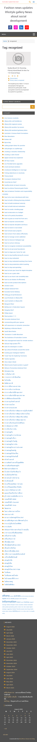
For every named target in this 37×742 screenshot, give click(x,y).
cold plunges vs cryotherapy (13, 148)
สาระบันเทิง (8, 526)
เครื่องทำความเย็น (10, 536)
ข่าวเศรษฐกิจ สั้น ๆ (10, 438)
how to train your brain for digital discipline (18, 270)
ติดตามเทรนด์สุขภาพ (11, 469)
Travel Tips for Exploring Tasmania (15, 356)
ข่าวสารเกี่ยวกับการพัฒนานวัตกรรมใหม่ (17, 414)
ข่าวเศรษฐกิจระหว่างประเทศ (13, 447)
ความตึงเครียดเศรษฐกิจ (11, 465)
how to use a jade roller (12, 273)
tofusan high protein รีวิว (12, 343)
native (3, 606)
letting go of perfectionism (13, 295)
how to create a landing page (13, 209)
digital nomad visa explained (13, 158)
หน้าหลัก (5, 734)
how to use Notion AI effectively (14, 279)
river (22, 606)
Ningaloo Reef (9, 310)
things (28, 609)
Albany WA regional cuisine (13, 124)
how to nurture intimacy (12, 243)
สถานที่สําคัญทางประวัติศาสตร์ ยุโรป (16, 520)
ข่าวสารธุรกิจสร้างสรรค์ (12, 401)
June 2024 (9, 678)
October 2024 (10, 666)
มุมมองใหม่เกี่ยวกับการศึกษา (13, 493)
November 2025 (11, 645)
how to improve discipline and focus (15, 224)
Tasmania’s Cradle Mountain (13, 334)
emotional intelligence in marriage (15, 170)
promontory (11, 606)
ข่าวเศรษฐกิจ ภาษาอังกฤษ (12, 435)
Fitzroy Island (13, 78)
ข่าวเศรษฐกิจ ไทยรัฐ (10, 441)
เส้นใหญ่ (6, 701)
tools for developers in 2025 (13, 346)
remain (19, 606)
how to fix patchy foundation (13, 215)
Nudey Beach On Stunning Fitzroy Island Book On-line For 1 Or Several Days (18, 70)
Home (5, 41)
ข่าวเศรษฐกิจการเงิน (10, 444)
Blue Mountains (9, 136)
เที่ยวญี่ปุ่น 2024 (9, 542)
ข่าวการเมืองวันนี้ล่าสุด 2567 (13, 392)
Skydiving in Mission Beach (13, 328)
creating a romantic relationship (14, 151)
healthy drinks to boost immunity (15, 185)
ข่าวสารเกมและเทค (10, 408)
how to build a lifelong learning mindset (17, 200)
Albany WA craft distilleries (13, 121)
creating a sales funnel (11, 154)
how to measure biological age (14, 240)
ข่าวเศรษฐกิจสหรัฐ (10, 450)
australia (17, 596)
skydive (31, 606)
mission (17, 604)
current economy (24, 596)
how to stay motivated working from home (18, 261)
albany (6, 595)
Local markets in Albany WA (13, 301)
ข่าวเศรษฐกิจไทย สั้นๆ (11, 453)
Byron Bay (7, 142)
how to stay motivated (11, 258)
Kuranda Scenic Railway (12, 292)
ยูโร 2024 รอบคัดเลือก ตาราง (13, 496)
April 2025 (9, 657)
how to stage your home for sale (14, 252)
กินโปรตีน (7, 380)
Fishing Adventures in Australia (14, 173)
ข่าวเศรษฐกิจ (8, 432)
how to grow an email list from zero (15, 218)
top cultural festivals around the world (16, 350)
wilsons (10, 611)
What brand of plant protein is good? (16, 365)
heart (20, 598)
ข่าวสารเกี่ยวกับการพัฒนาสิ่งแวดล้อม (16, 417)
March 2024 (10, 688)
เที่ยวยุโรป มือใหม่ (10, 548)
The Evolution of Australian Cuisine (15, 337)
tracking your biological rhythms (14, 353)
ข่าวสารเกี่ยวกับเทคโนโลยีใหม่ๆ (14, 423)
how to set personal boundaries (14, 249)
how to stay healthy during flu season (16, 255)
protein (16, 606)
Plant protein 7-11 (10, 316)
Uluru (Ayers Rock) (10, 362)
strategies (4, 609)
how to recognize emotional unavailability (17, 246)
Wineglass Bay (9, 371)
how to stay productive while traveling (16, 264)
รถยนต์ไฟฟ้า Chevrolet (11, 502)
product (7, 606)
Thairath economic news (22, 609)
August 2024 (10, 672)
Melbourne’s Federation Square (14, 307)
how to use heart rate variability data (16, 276)
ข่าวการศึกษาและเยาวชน (12, 386)
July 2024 (9, 675)
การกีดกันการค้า (9, 374)
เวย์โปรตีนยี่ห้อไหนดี (10, 557)
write (19, 611)
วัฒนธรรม (7, 508)
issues (22, 602)
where (7, 611)
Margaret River (9, 304)
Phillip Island (8, 313)
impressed (24, 598)
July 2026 (9, 630)
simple (27, 606)
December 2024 (11, 660)
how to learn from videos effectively (16, 234)
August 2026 (10, 627)
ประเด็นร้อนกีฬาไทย (10, 475)
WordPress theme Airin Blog (27, 738)
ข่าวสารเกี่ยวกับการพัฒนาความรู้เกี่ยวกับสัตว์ (18, 411)
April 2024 (9, 685)
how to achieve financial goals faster (16, 188)
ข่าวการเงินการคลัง (24, 611)
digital (4, 598)
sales (25, 606)
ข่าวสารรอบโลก (9, 404)
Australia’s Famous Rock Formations (16, 133)
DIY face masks (9, 161)
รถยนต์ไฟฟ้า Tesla (10, 505)
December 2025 (11, 642)
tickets (31, 609)
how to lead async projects (13, 231)
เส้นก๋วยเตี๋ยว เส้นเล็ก (10, 697)
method (8, 604)
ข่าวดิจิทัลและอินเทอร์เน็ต (12, 398)
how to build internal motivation (14, 206)
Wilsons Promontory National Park (15, 368)
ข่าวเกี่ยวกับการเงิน (10, 429)
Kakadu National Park (11, 289)
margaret (31, 602)
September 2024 (11, 669)
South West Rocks (10, 331)
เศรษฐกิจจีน (8, 563)
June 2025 (9, 654)
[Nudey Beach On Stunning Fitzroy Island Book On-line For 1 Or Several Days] (18, 58)
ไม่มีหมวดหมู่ (8, 581)
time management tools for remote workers (18, 340)
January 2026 (10, 639)
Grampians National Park (12, 179)
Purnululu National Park (12, 319)
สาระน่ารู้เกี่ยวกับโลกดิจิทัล (12, 523)
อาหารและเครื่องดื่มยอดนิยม (13, 533)
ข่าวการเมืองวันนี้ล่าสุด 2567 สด (14, 395)
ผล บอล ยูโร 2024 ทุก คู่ (11, 478)
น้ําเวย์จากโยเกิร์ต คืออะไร (12, 472)
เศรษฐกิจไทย (8, 566)
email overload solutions (12, 167)
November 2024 (11, 663)
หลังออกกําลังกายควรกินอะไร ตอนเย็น (16, 530)
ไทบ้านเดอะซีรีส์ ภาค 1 (11, 578)
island (16, 80)
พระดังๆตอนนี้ (8, 481)
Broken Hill (7, 139)
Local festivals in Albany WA (13, 298)
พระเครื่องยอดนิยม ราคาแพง (13, 484)
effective (8, 598)
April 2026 (9, 633)
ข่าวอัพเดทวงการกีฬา (11, 426)
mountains (21, 604)
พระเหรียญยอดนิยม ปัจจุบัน (12, 487)
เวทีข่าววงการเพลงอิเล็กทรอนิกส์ (14, 554)
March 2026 (10, 636)
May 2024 (9, 682)
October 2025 (10, 648)
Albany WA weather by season (14, 127)
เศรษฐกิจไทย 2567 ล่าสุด (12, 569)
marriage (4, 604)
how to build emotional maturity (14, 203)
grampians (17, 598)
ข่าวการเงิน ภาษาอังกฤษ (12, 389)
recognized (21, 80)
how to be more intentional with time (16, 197)
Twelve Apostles (9, 359)
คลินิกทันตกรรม (9, 692)
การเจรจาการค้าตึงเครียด (12, 377)
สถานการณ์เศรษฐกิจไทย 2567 (14, 517)
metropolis (12, 604)
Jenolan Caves (8, 285)
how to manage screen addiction (15, 237)
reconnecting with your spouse (14, 322)
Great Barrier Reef (10, 182)
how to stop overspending (12, 267)
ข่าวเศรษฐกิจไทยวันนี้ (11, 456)
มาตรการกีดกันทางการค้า (12, 490)
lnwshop (26, 602)
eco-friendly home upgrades (13, 164)
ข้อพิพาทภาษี (8, 383)
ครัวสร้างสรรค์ (9, 459)
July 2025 (9, 651)
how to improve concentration (14, 221)
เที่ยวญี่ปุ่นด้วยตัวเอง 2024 (12, 545)
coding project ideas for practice (14, 145)
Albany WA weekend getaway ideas (15, 130)
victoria (3, 611)
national (25, 604)
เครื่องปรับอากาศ (9, 539)
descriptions (31, 596)
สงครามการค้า (9, 514)
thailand (14, 609)
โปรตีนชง (7, 572)
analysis (11, 596)
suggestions (9, 609)
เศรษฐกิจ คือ (8, 560)
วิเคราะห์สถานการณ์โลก (12, 511)
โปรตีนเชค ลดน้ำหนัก (11, 575)
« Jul (5, 728)
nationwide (30, 604)
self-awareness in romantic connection (17, 325)
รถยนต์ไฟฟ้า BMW (10, 499)
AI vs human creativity (11, 118)
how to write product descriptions (15, 282)
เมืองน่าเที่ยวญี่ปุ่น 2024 (11, 551)
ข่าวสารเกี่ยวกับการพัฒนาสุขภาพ (15, 420)
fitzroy (12, 80)
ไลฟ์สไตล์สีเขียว (9, 584)
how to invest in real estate (13, 228)
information (9, 601)
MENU (4, 34)
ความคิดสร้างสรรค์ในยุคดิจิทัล (14, 462)
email (12, 598)
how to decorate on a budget (13, 212)
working (15, 611)
